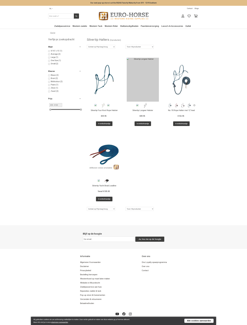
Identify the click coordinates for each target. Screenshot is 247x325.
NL (51, 8)
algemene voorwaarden (59, 322)
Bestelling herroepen (88, 274)
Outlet (188, 26)
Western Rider (111, 26)
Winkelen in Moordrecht (90, 283)
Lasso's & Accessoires (172, 26)
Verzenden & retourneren (91, 299)
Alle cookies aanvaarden (199, 320)
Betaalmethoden (87, 303)
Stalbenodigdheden (129, 26)
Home (52, 33)
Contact (190, 8)
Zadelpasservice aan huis (91, 287)
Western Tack (95, 26)
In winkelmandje (104, 124)
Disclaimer (84, 266)
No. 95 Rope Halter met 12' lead (181, 110)
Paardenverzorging (150, 26)
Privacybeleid (85, 270)
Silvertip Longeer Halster (143, 110)
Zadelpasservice (62, 26)
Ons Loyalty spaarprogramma (154, 262)
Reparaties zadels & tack (90, 291)
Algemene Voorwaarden (90, 262)
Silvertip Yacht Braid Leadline (104, 186)
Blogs (197, 8)
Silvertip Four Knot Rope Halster (104, 110)
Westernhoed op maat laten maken (95, 279)
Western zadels (79, 26)
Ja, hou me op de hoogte (149, 239)
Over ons (145, 266)
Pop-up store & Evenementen (92, 295)
